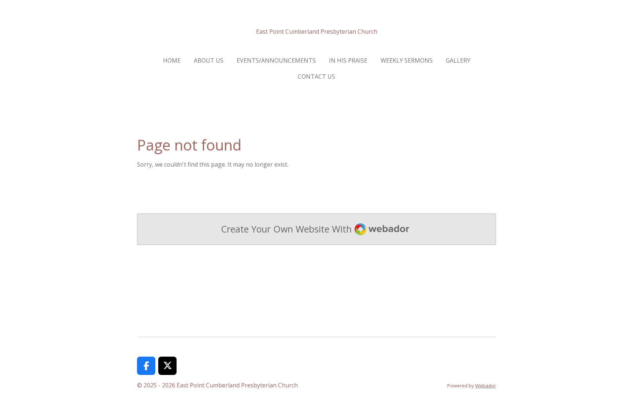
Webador (485, 385)
